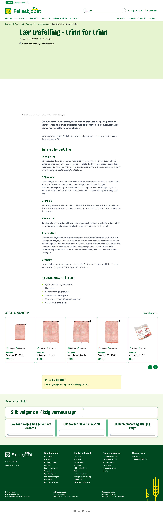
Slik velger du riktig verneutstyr (43, 412)
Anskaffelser (107, 465)
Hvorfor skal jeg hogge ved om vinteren (30, 426)
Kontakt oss (48, 456)
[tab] (8, 18)
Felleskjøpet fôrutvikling (82, 482)
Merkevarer (136, 456)
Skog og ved (31, 24)
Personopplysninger (51, 477)
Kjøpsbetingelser (50, 474)
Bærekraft (77, 465)
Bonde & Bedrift (21, 2)
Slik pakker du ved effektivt (81, 424)
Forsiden (8, 24)
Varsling (105, 471)
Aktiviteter (77, 459)
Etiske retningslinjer (80, 474)
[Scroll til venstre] (150, 367)
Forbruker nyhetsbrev (139, 459)
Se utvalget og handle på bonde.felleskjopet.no (66, 384)
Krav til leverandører (110, 459)
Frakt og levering (50, 462)
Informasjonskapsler (51, 482)
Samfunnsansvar (109, 462)
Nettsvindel (48, 479)
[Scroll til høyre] (155, 367)
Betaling (47, 465)
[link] (121, 18)
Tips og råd (19, 24)
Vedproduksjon (44, 24)
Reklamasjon (48, 471)
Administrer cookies (12, 465)
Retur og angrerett (50, 468)
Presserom (77, 456)
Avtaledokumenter (109, 468)
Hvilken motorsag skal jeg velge (132, 426)
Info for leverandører (110, 456)
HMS (75, 471)
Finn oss (47, 459)
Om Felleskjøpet (79, 462)
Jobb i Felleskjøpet (80, 468)
